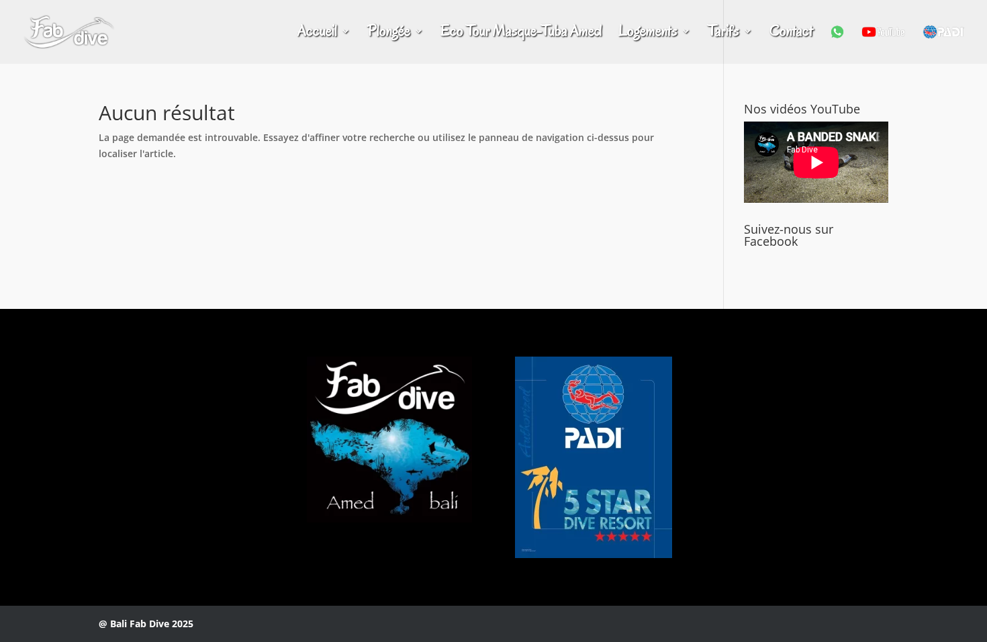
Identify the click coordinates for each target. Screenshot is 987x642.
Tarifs (723, 33)
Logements (647, 33)
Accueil (317, 33)
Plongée (388, 33)
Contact (791, 33)
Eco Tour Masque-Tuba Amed (521, 33)
